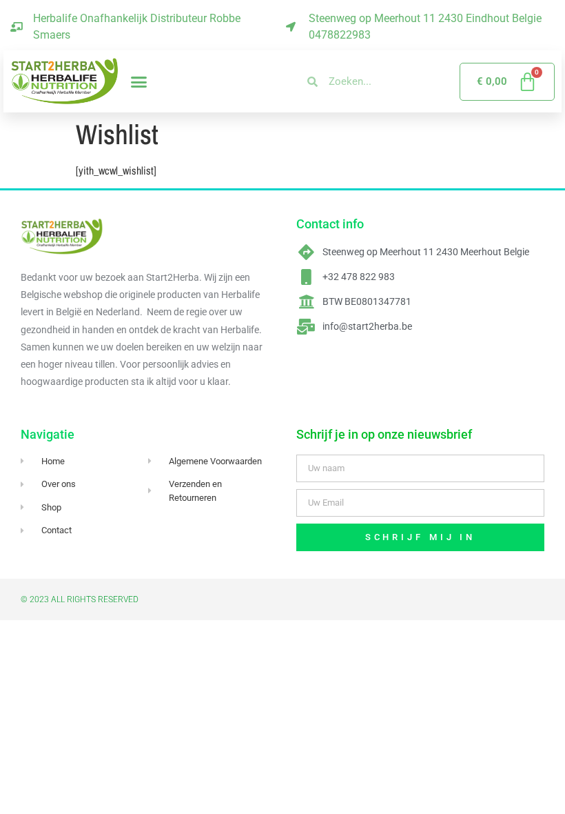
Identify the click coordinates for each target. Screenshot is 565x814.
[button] (139, 81)
